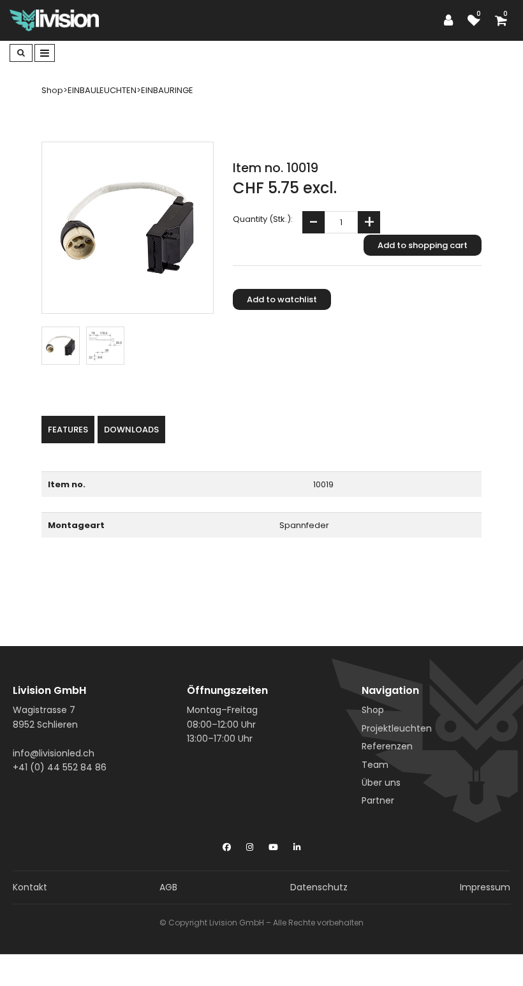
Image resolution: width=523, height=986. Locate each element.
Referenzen (387, 746)
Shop (373, 709)
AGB (168, 887)
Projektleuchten (397, 728)
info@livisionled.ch (53, 753)
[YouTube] (273, 844)
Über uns (381, 782)
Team (375, 764)
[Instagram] (249, 844)
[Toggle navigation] (44, 53)
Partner (378, 800)
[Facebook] (227, 844)
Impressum (485, 887)
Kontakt (30, 887)
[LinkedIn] (296, 844)
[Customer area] (451, 20)
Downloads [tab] (131, 429)
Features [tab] (68, 429)
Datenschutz (319, 887)
